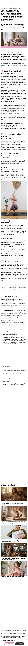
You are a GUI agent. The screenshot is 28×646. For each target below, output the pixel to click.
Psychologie (17, 8)
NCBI (22, 322)
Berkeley (8, 322)
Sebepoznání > (12, 8)
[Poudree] (13, 2)
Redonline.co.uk (13, 321)
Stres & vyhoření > (4, 8)
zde (14, 640)
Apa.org (19, 321)
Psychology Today (15, 322)
